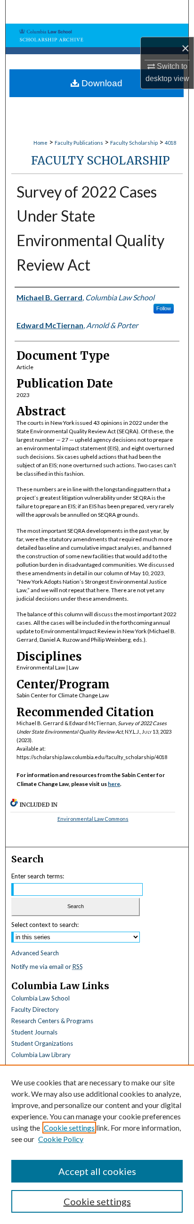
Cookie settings (69, 1127)
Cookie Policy (60, 1138)
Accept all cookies (97, 1171)
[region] (97, 1144)
